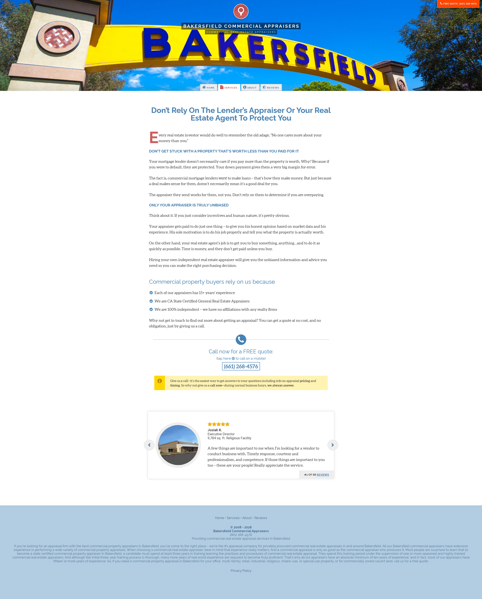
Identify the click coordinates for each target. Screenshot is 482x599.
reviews (323, 474)
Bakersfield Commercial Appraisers (241, 26)
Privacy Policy (241, 571)
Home (210, 87)
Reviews (272, 87)
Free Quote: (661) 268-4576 (459, 3)
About (252, 87)
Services (230, 87)
